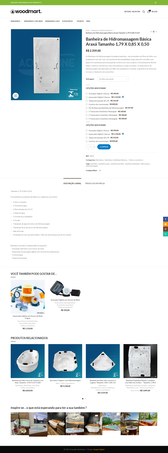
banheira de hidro (117, 164)
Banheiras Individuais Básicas (102, 30)
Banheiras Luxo (132, 388)
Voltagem (90, 79)
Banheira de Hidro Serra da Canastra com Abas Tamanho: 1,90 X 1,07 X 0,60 (27, 381)
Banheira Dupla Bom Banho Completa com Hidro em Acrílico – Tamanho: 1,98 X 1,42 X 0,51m (140, 382)
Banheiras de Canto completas (102, 388)
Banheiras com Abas (31, 385)
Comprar (104, 147)
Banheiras (100, 160)
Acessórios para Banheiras (27, 321)
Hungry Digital (98, 449)
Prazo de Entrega (95, 183)
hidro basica (145, 164)
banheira (94, 164)
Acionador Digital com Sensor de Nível (65, 300)
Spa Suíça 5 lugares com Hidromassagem (65, 380)
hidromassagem (92, 166)
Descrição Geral (72, 183)
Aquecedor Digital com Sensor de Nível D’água (28, 317)
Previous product (151, 31)
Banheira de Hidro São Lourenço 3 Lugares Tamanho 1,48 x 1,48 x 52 (103, 381)
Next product (156, 31)
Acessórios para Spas (27, 323)
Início (88, 30)
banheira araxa (104, 164)
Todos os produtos (136, 160)
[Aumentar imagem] (16, 96)
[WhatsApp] (155, 2)
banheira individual (132, 164)
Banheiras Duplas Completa (144, 385)
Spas (57, 383)
